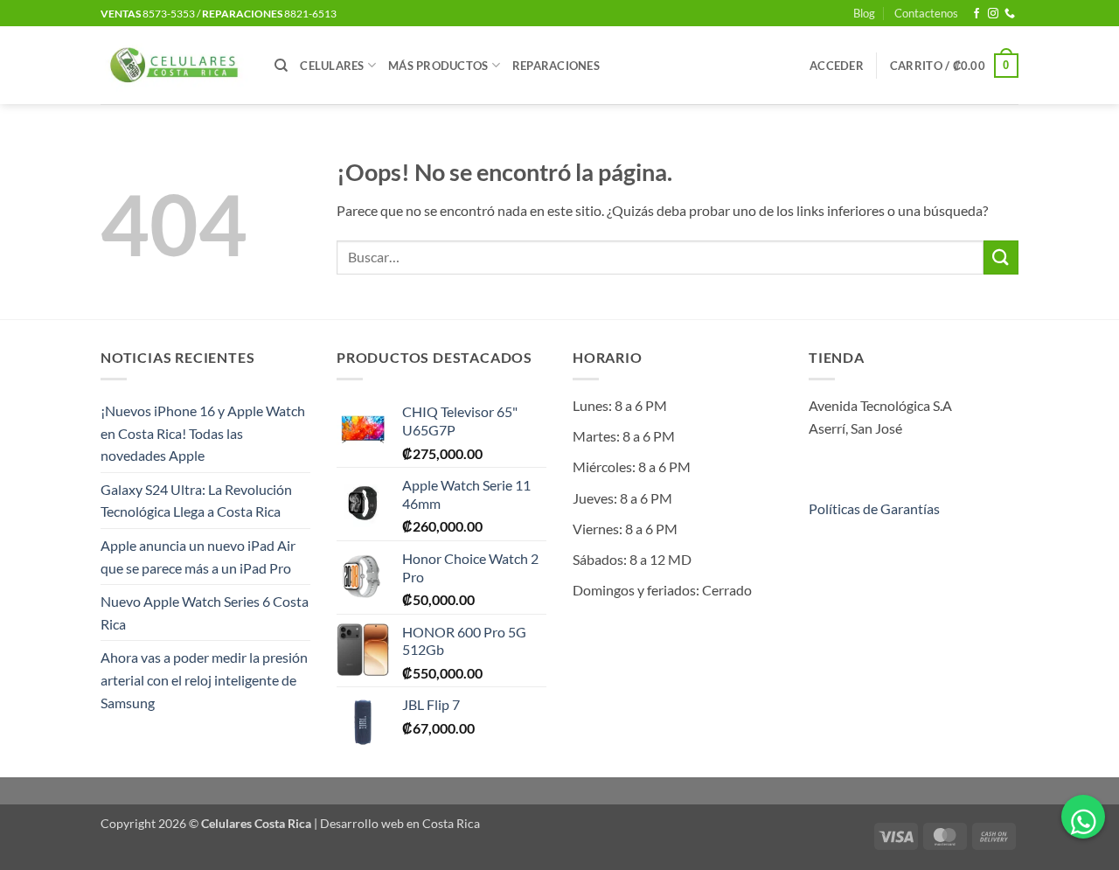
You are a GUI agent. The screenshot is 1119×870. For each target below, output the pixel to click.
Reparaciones (556, 66)
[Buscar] (281, 65)
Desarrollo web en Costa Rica (400, 823)
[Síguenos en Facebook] (976, 14)
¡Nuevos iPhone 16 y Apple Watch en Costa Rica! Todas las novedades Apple (203, 432)
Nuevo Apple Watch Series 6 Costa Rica (205, 612)
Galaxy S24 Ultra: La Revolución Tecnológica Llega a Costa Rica (196, 500)
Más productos (438, 66)
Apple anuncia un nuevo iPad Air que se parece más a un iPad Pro (198, 556)
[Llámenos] (1009, 14)
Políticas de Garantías (874, 508)
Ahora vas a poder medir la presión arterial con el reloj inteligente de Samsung (204, 679)
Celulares (332, 66)
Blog (864, 13)
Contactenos (926, 13)
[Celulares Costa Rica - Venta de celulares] (174, 65)
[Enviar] (1000, 257)
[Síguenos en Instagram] (993, 14)
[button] (837, 65)
